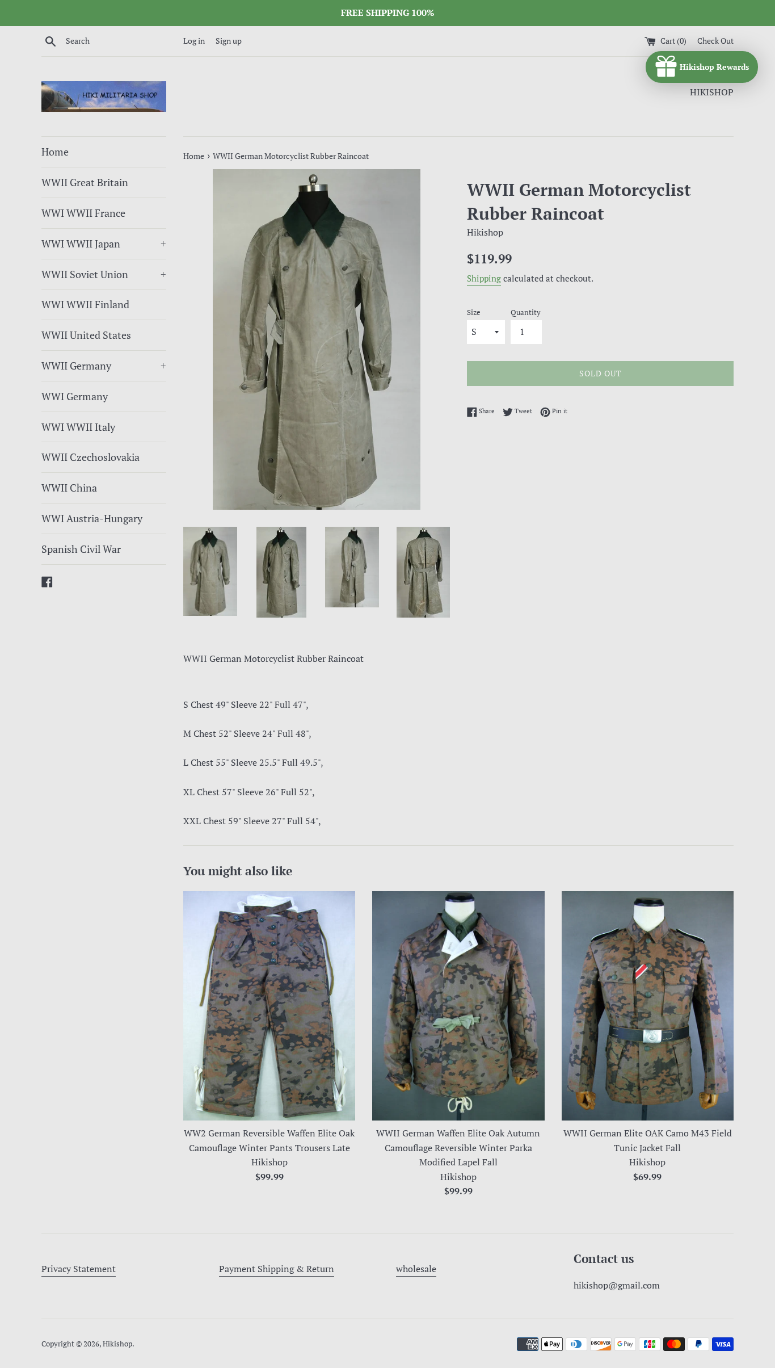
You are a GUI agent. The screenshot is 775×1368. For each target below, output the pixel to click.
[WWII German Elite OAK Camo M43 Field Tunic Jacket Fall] (648, 1006)
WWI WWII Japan (103, 243)
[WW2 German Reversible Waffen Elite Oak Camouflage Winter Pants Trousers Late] (269, 1006)
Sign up (229, 40)
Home (55, 151)
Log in (194, 40)
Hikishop (117, 1344)
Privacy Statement (78, 1268)
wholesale (416, 1268)
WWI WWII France (83, 213)
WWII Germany (103, 365)
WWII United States (86, 335)
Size (474, 312)
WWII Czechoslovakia (90, 457)
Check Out (715, 40)
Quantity (526, 312)
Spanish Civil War (81, 549)
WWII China (69, 487)
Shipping (484, 278)
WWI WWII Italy (78, 427)
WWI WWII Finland (85, 304)
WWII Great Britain (84, 182)
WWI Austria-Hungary (91, 518)
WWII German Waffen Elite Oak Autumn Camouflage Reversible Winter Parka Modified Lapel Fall (458, 1147)
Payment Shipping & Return (276, 1268)
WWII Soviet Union (103, 274)
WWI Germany (74, 396)
